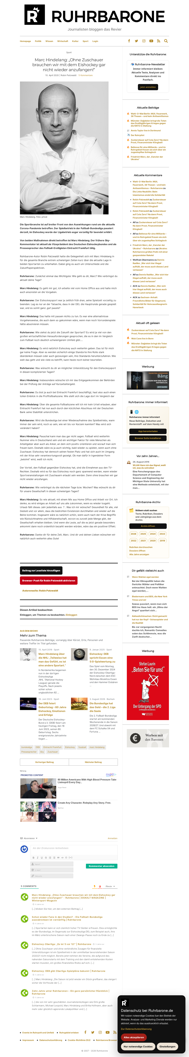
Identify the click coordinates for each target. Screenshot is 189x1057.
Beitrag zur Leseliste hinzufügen (41, 570)
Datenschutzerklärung (50, 1040)
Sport (85, 41)
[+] (70, 857)
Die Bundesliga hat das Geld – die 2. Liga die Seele (102, 707)
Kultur (75, 41)
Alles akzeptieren (134, 1037)
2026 (133, 534)
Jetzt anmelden (148, 87)
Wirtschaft (62, 41)
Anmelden (112, 838)
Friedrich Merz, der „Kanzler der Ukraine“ (147, 157)
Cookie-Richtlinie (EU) (79, 1040)
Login (95, 41)
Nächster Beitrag (93, 762)
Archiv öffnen (148, 526)
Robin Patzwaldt (141, 199)
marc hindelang (97, 747)
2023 (162, 534)
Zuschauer (53, 751)
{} (66, 857)
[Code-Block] (62, 857)
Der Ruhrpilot (137, 135)
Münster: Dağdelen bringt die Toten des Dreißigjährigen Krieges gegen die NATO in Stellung (148, 123)
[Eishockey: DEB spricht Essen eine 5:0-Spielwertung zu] (79, 654)
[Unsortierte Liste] (54, 857)
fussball (82, 747)
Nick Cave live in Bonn (142, 338)
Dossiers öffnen (137, 550)
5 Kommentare (86, 75)
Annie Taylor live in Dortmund (146, 130)
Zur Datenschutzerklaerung (136, 1029)
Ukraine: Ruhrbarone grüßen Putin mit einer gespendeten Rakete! (150, 251)
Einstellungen (167, 1046)
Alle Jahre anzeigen (139, 554)
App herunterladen (148, 431)
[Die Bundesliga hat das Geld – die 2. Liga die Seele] (79, 704)
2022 (133, 540)
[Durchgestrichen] (46, 857)
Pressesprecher (28, 751)
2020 (153, 540)
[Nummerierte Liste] (50, 857)
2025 (143, 534)
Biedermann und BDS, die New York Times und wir (149, 598)
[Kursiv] (38, 857)
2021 (143, 540)
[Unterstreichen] (42, 857)
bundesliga (26, 747)
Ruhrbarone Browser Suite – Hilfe (112, 1040)
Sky (42, 751)
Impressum (28, 1040)
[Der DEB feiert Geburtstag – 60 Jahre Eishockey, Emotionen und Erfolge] (28, 704)
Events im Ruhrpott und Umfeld (38, 1032)
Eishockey (70, 747)
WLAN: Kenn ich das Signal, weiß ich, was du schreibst (149, 466)
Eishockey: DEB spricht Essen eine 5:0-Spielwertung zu (102, 657)
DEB (38, 747)
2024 (153, 534)
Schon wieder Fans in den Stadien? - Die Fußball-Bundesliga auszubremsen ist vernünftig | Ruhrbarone (67, 918)
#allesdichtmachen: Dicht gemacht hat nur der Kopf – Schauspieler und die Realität (150, 619)
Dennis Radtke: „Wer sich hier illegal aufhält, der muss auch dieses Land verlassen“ (150, 278)
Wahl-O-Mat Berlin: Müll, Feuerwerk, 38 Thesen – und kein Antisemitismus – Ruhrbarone (149, 185)
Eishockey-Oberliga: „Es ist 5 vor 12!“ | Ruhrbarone (61, 944)
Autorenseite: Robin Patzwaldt (40, 590)
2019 (162, 540)
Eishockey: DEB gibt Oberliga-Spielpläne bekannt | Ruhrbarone (68, 971)
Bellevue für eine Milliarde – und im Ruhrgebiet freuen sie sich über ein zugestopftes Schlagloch (148, 149)
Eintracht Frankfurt (52, 747)
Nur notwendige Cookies (138, 1046)
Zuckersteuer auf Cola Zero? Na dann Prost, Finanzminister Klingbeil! (149, 141)
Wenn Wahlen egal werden (145, 577)
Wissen (49, 41)
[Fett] (33, 857)
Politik (38, 41)
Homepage (25, 41)
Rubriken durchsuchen (141, 547)
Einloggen (71, 614)
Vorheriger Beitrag (44, 762)
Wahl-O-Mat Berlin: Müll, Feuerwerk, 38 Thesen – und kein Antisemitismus (149, 114)
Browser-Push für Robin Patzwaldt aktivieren (48, 580)
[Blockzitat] (58, 857)
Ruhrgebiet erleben (69, 1032)
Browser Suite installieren (148, 438)
